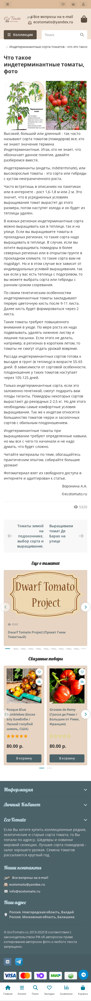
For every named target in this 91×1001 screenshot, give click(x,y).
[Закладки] (63, 4)
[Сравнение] (73, 4)
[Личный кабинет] (83, 4)
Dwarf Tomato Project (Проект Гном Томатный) (36, 634)
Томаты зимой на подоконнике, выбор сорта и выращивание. (30, 536)
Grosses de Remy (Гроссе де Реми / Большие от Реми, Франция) (64, 716)
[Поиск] (82, 34)
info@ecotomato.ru (24, 891)
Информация (18, 789)
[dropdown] (7, 4)
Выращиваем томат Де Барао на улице (61, 533)
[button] (5, 607)
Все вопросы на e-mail (53, 16)
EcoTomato (15, 819)
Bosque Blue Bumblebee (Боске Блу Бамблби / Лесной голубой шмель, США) (21, 719)
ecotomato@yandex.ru (27, 884)
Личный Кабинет (22, 804)
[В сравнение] (39, 681)
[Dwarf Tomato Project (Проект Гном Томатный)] (45, 594)
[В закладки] (39, 672)
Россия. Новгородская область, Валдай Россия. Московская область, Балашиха (42, 914)
